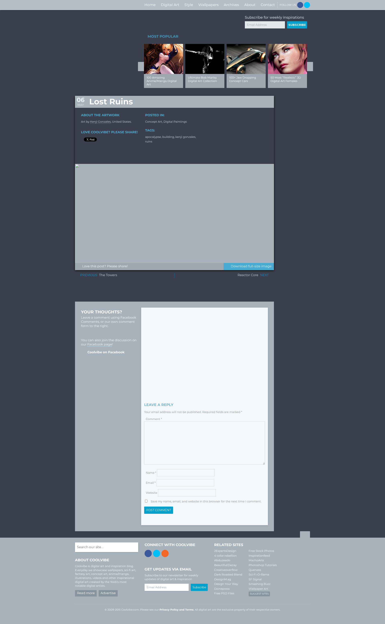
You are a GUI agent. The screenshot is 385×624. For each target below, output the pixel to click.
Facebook (300, 5)
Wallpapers (208, 5)
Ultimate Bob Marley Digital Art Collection (202, 79)
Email (151, 483)
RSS (165, 553)
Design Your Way (226, 584)
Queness (255, 570)
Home (150, 5)
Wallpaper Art (258, 589)
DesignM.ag (222, 579)
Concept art (153, 121)
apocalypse (153, 137)
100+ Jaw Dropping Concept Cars (242, 79)
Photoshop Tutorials (263, 565)
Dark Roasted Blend (228, 574)
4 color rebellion (225, 555)
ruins (148, 141)
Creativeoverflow (226, 570)
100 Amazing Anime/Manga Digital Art (162, 81)
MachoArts (256, 560)
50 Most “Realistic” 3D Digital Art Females (286, 79)
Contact (268, 5)
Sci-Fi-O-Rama (259, 574)
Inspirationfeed (259, 555)
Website (151, 493)
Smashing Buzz (260, 584)
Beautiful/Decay (225, 565)
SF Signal (255, 579)
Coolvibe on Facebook (106, 352)
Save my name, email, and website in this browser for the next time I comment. (206, 501)
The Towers (108, 275)
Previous (141, 66)
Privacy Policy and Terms (176, 609)
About (249, 5)
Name (151, 473)
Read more (86, 593)
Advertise (108, 593)
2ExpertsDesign (225, 551)
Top (305, 535)
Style (188, 5)
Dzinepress (222, 589)
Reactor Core (248, 275)
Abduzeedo (222, 560)
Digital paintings (175, 121)
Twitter (307, 5)
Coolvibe (96, 5)
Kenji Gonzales (100, 121)
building (168, 137)
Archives (231, 5)
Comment (154, 419)
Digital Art (170, 5)
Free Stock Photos (261, 551)
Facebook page (99, 344)
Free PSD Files (224, 593)
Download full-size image (251, 266)
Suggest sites (259, 593)
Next (310, 66)
